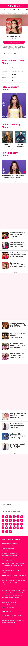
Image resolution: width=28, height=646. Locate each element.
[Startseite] (14, 6)
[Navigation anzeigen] (2, 5)
